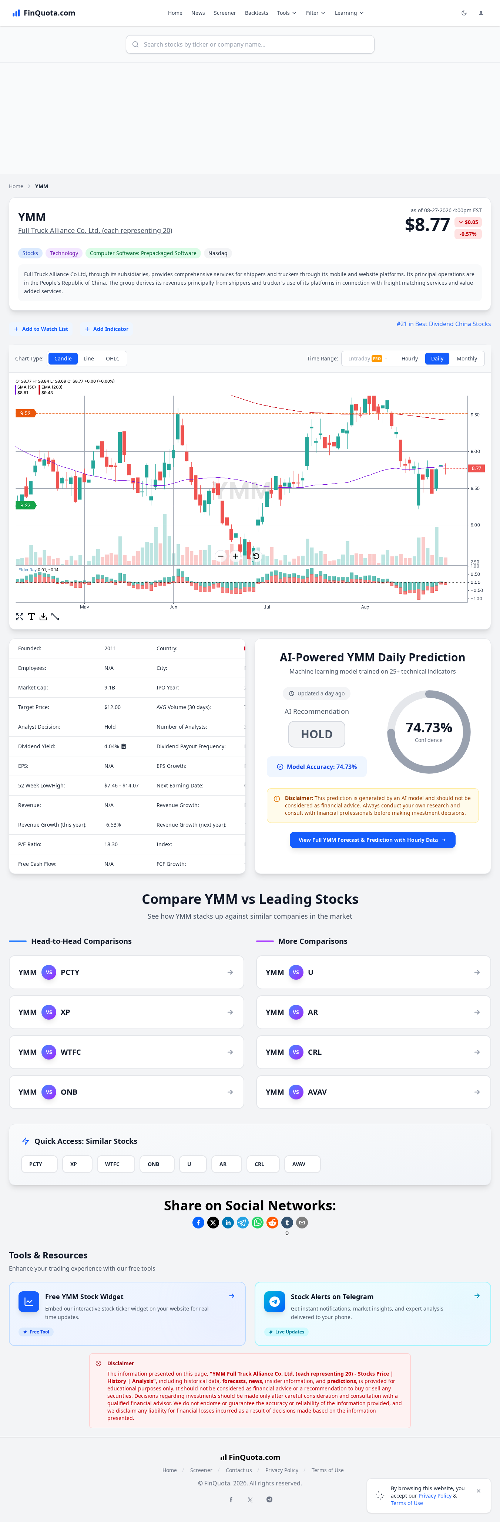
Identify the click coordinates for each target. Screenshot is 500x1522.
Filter (312, 12)
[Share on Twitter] (213, 1222)
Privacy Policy (281, 1470)
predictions (341, 1380)
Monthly (467, 358)
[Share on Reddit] (272, 1222)
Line (89, 358)
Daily (437, 358)
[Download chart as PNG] (43, 616)
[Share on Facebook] (198, 1222)
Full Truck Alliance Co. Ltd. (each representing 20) (95, 230)
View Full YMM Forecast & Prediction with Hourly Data (368, 839)
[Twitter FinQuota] (250, 1499)
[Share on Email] (302, 1222)
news (255, 1380)
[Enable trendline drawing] (55, 616)
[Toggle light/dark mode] (464, 13)
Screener (225, 12)
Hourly (410, 358)
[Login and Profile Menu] (481, 13)
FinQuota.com (255, 1457)
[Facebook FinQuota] (231, 1499)
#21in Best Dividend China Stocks (444, 324)
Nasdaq (218, 253)
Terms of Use (328, 1470)
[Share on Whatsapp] (258, 1222)
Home (175, 12)
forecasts (234, 1380)
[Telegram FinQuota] (269, 1499)
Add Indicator (110, 328)
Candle (63, 358)
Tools (283, 12)
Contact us (239, 1470)
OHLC (113, 358)
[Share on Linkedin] (228, 1222)
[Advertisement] (250, 118)
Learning (346, 12)
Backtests (256, 12)
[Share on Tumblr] (287, 1222)
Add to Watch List (45, 328)
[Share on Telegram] (243, 1222)
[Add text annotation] (31, 616)
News (198, 12)
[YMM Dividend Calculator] (124, 746)
